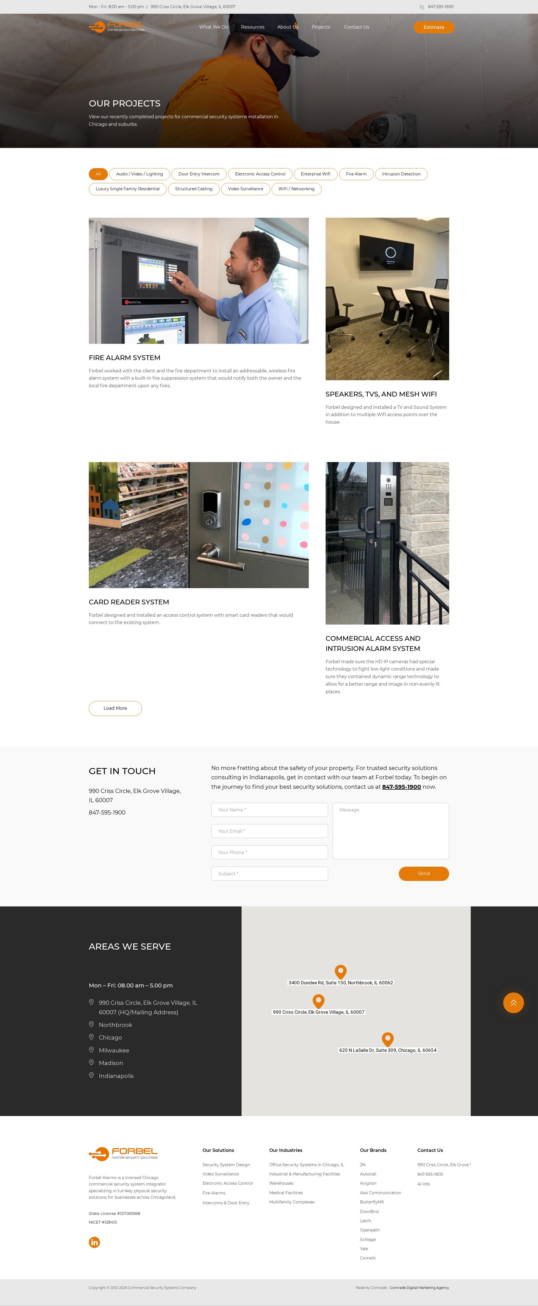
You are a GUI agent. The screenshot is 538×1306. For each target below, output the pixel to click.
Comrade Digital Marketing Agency (419, 1288)
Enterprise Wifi (316, 174)
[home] (117, 27)
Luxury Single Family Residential (128, 188)
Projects (321, 27)
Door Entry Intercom (199, 174)
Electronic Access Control (260, 174)
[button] (213, 29)
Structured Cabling (194, 188)
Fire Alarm (356, 174)
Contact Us (356, 27)
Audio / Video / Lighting (139, 174)
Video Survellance (245, 188)
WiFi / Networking (297, 188)
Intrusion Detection (401, 174)
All (98, 174)
